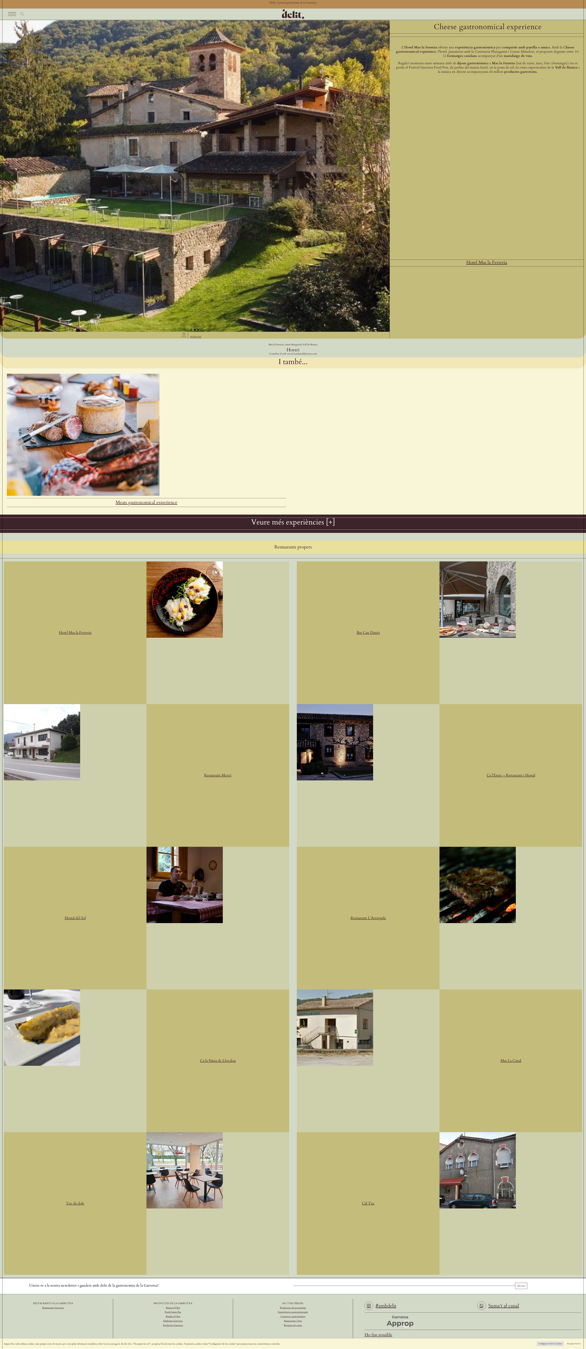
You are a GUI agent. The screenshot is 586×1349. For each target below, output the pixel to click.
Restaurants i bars (293, 1321)
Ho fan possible (378, 1335)
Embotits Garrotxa (173, 1321)
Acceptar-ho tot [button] (573, 1343)
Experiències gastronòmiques (293, 1312)
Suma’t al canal (503, 1305)
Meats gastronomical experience (146, 502)
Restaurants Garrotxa (53, 1307)
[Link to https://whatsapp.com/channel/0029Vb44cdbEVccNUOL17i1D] (481, 1306)
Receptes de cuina (293, 1325)
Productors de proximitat (293, 1307)
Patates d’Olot (173, 1307)
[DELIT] (293, 9)
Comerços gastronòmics (292, 1316)
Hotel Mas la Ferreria (486, 262)
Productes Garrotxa (173, 1325)
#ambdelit (386, 1305)
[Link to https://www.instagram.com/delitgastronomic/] (369, 1306)
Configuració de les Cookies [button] (550, 1343)
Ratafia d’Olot (173, 1316)
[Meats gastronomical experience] (83, 375)
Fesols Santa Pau (173, 1312)
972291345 (195, 337)
